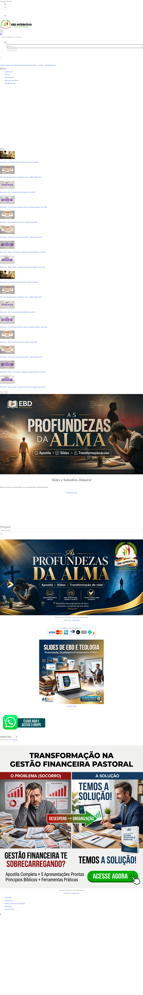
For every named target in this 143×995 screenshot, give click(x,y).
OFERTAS (8, 898)
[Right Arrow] (6, 392)
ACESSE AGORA (71, 493)
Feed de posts (9, 77)
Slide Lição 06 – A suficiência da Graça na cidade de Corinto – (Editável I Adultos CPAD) (21, 237)
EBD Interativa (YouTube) (8, 504)
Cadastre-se (9, 72)
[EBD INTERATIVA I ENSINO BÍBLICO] (71, 434)
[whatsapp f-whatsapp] (5, 7)
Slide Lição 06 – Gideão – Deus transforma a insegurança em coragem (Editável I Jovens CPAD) (22, 252)
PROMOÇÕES (21, 65)
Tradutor (15, 739)
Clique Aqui (75, 620)
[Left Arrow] (2, 392)
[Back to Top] (0, 914)
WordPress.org (10, 83)
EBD (46, 65)
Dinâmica (3, 521)
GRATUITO (52, 65)
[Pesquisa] (5, 42)
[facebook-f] (5, 4)
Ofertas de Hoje (5, 510)
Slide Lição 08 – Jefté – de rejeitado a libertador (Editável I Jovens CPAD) (17, 192)
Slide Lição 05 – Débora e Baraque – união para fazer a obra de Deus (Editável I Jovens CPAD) (22, 267)
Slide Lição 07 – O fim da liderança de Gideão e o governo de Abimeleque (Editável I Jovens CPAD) (23, 207)
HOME (2, 65)
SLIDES (7, 65)
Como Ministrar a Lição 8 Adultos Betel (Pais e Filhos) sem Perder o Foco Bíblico (19, 162)
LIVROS (41, 65)
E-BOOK (13, 65)
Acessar (7, 74)
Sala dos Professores (7, 515)
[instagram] (5, 16)
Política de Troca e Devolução (15, 903)
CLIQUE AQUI (71, 706)
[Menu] (1, 31)
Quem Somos (9, 909)
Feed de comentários (12, 80)
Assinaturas (9, 900)
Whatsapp (8, 906)
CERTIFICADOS (31, 65)
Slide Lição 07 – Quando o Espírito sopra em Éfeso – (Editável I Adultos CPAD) (18, 222)
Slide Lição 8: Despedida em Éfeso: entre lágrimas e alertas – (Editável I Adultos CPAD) (21, 177)
